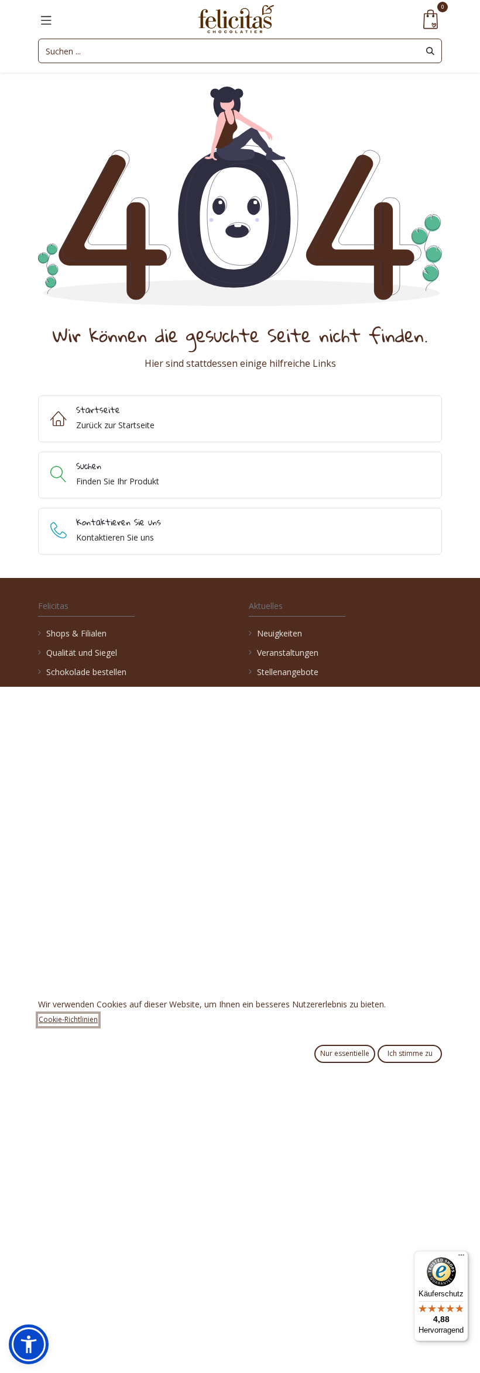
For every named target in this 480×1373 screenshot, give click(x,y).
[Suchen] (430, 51)
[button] (29, 1344)
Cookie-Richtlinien (68, 1019)
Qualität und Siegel (81, 652)
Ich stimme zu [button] (410, 1053)
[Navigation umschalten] (46, 19)
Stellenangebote (289, 671)
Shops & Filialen (76, 633)
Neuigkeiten (279, 633)
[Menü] (461, 1258)
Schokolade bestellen (86, 671)
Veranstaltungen (287, 652)
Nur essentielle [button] (344, 1053)
